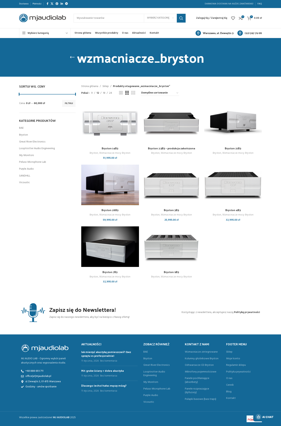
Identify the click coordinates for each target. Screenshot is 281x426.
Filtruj (69, 103)
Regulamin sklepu (236, 365)
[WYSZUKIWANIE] (181, 18)
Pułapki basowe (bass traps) (200, 399)
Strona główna (89, 86)
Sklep (105, 86)
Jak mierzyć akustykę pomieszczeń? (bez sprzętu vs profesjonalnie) (106, 354)
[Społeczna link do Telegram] (66, 4)
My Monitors (26, 155)
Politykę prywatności (247, 312)
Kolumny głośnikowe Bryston (201, 359)
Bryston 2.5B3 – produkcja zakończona (171, 148)
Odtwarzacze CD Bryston (199, 365)
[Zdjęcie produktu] (110, 123)
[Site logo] (42, 18)
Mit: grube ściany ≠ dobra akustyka (102, 370)
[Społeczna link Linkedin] (61, 4)
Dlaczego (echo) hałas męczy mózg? (104, 385)
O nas (229, 378)
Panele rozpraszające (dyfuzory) (197, 390)
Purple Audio (26, 169)
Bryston (23, 135)
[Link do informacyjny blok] (215, 33)
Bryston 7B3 (110, 272)
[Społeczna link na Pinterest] (56, 4)
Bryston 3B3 (171, 210)
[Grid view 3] (127, 93)
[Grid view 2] (121, 93)
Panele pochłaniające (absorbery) (197, 380)
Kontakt (231, 398)
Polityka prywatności (238, 372)
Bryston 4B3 (233, 210)
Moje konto (233, 359)
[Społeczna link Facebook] (47, 4)
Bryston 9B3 (171, 272)
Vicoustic (24, 182)
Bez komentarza (108, 361)
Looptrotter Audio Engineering (37, 148)
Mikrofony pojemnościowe (200, 372)
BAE (21, 128)
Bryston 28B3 (110, 210)
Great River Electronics (32, 142)
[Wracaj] (72, 57)
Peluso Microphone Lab (32, 162)
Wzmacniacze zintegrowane (201, 352)
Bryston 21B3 (233, 148)
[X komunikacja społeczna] (52, 4)
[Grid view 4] (133, 93)
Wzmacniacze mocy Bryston (114, 153)
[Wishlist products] (233, 18)
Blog (228, 392)
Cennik (230, 385)
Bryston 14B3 (110, 148)
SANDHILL (24, 176)
